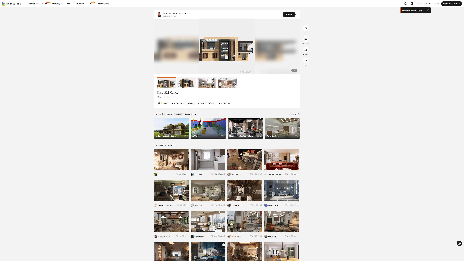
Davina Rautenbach (165, 205)
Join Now (427, 3)
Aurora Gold (272, 236)
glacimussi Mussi (164, 236)
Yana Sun (198, 174)
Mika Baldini (236, 174)
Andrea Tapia (236, 205)
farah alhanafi (273, 205)
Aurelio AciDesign (274, 174)
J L (159, 174)
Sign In (419, 3)
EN (435, 3)
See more (293, 114)
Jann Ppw (198, 205)
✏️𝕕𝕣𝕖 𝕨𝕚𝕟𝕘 (236, 236)
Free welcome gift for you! (413, 10)
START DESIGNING (450, 3)
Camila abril (199, 236)
